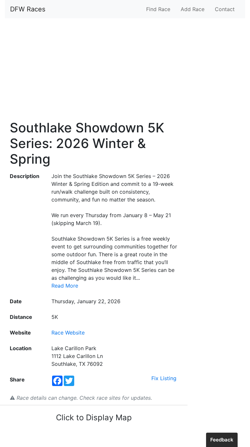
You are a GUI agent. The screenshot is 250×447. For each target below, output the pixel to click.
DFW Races (27, 9)
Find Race (158, 9)
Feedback (221, 440)
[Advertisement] (125, 69)
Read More (64, 285)
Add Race (192, 9)
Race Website (68, 332)
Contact (225, 9)
